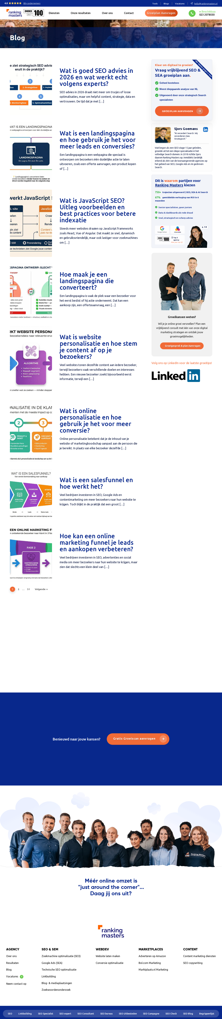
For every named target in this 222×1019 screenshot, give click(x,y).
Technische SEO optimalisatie (59, 969)
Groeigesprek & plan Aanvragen (182, 346)
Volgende (40, 589)
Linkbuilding (49, 976)
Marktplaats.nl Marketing (153, 969)
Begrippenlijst (206, 1013)
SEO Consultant (85, 1013)
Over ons (107, 13)
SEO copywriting (192, 962)
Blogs (166, 3)
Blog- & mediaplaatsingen (57, 983)
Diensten (54, 13)
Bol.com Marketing (150, 962)
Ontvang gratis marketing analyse (111, 907)
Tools (155, 3)
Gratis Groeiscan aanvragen (134, 738)
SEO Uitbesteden (128, 1013)
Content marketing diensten (199, 956)
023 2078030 (207, 14)
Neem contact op (16, 983)
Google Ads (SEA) (52, 962)
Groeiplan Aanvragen (161, 13)
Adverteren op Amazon (152, 956)
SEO (10, 1013)
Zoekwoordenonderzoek (56, 989)
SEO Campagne (151, 1013)
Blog (9, 969)
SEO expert (65, 1013)
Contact (129, 13)
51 (28, 589)
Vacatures (180, 3)
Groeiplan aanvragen (177, 111)
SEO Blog (188, 1013)
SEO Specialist (45, 1013)
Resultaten (12, 962)
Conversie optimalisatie (109, 962)
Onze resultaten (81, 13)
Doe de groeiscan (198, 970)
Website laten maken (108, 956)
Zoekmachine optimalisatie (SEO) (61, 956)
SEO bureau (106, 1013)
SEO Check (171, 1013)
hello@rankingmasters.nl (205, 3)
